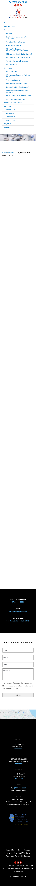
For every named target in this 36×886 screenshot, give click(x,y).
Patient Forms (11, 110)
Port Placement (11, 64)
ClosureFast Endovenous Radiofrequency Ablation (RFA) (17, 49)
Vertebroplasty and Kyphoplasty (17, 61)
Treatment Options (13, 80)
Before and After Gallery (13, 103)
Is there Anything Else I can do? (17, 87)
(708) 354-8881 (19, 2)
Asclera (9, 33)
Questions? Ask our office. (18, 612)
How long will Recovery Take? (16, 84)
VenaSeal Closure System (15, 42)
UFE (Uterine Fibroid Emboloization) (19, 54)
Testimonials (11, 117)
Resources (8, 106)
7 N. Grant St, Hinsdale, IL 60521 (18, 621)
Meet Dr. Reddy (9, 26)
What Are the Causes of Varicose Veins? (18, 76)
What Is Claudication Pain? (15, 99)
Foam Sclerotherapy (13, 45)
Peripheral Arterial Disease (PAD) (18, 57)
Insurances (10, 113)
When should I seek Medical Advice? (19, 96)
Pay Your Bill (10, 120)
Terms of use (14, 876)
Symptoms (8, 68)
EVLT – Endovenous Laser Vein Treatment (17, 37)
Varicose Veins (11, 71)
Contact (7, 127)
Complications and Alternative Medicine (17, 91)
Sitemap (23, 876)
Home (6, 23)
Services (7, 30)
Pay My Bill (8, 124)
